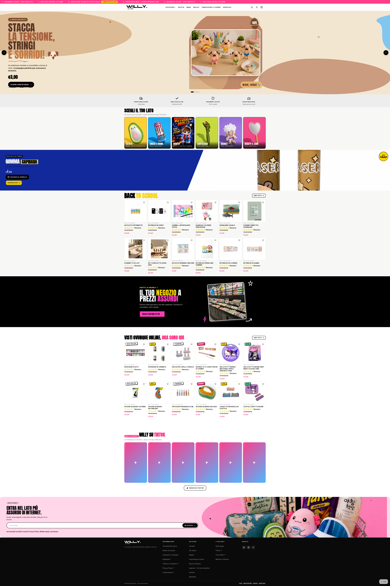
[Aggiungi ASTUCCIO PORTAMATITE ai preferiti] (144, 202)
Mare (189, 7)
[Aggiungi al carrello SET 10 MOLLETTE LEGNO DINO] (168, 272)
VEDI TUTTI (258, 195)
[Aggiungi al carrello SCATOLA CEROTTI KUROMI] (263, 415)
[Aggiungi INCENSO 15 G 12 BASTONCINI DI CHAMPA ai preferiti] (215, 344)
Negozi (196, 7)
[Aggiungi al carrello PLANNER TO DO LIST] (144, 272)
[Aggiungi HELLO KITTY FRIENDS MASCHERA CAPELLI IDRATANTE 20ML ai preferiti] (239, 344)
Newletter (192, 577)
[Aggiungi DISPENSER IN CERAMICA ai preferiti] (168, 344)
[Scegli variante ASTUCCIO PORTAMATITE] (144, 234)
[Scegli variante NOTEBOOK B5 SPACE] (168, 234)
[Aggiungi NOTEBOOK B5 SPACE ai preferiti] (168, 202)
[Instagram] (248, 547)
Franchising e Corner (211, 7)
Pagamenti (166, 559)
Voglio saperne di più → (152, 314)
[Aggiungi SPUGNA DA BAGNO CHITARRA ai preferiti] (144, 384)
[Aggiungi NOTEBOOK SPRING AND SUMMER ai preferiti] (215, 240)
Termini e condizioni (171, 564)
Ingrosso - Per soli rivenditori (199, 568)
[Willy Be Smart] (136, 7)
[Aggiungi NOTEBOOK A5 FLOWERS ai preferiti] (239, 240)
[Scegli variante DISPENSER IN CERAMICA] (167, 377)
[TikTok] (244, 547)
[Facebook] (253, 547)
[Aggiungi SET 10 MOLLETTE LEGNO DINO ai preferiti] (168, 240)
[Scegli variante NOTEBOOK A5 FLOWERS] (239, 272)
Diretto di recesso (169, 550)
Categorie (171, 7)
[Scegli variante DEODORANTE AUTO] (144, 377)
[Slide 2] (194, 91)
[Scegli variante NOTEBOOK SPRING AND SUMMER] (215, 272)
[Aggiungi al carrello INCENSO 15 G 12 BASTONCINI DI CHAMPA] (215, 377)
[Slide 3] (196, 91)
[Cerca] (252, 7)
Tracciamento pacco (170, 546)
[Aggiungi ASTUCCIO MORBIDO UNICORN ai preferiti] (191, 240)
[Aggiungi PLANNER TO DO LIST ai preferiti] (144, 240)
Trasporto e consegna (170, 555)
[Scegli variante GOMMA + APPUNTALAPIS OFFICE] (191, 234)
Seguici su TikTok (196, 488)
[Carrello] (262, 7)
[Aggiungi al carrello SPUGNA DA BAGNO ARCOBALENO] (167, 415)
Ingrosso (227, 7)
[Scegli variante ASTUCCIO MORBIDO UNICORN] (191, 272)
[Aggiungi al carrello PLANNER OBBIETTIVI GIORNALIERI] (263, 234)
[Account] (257, 7)
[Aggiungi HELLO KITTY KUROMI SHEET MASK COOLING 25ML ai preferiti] (263, 344)
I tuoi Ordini (221, 555)
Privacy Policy (168, 568)
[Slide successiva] (386, 52)
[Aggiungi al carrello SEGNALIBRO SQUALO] (239, 234)
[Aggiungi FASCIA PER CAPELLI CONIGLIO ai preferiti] (191, 344)
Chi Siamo (192, 550)
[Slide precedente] (4, 52)
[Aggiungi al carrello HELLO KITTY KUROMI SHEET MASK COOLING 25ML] (263, 377)
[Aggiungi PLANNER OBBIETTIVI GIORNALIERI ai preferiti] (263, 202)
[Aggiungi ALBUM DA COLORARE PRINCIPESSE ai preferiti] (215, 202)
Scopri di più (13, 183)
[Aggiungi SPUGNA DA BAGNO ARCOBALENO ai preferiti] (168, 384)
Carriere (192, 572)
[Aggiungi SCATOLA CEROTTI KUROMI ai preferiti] (263, 384)
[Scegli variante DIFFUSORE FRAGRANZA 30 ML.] (191, 415)
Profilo (219, 550)
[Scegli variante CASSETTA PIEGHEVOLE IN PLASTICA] (239, 415)
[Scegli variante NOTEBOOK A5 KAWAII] (263, 272)
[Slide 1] (191, 91)
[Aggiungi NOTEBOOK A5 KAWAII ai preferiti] (263, 240)
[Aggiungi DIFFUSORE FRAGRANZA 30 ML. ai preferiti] (191, 384)
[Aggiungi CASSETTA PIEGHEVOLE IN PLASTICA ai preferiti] (239, 384)
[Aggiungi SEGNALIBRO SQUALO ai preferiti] (239, 202)
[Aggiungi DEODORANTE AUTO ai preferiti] (144, 344)
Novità (181, 7)
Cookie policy (168, 572)
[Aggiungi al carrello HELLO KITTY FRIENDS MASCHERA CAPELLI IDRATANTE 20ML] (239, 377)
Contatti (192, 546)
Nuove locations (195, 564)
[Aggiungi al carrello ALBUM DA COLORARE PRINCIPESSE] (215, 234)
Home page (220, 546)
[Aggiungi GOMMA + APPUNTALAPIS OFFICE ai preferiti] (191, 202)
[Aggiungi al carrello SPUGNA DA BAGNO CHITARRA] (144, 415)
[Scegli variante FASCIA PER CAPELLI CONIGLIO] (191, 377)
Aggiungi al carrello (18, 177)
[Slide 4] (198, 91)
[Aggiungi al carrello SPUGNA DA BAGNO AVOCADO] (215, 415)
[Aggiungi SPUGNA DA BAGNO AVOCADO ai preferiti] (215, 384)
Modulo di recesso (222, 559)
